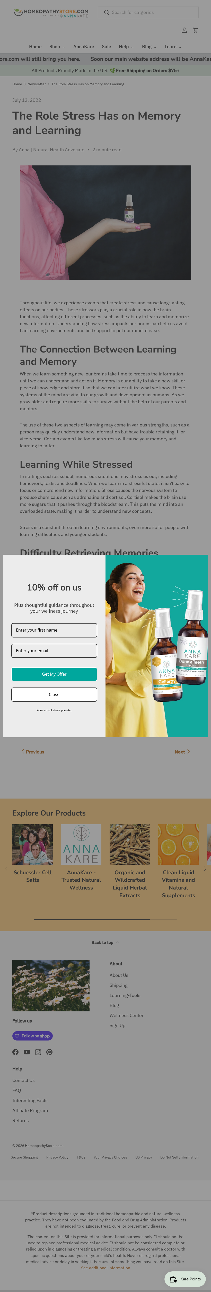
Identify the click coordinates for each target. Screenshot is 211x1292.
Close (54, 694)
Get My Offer (54, 674)
